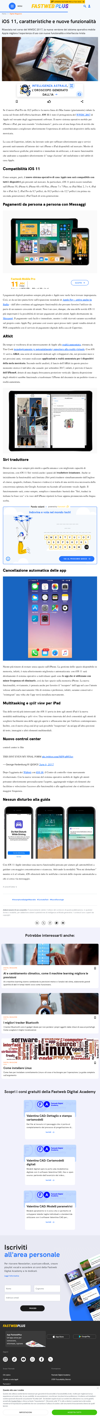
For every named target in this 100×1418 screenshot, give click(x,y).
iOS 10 (39, 772)
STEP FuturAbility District (61, 1379)
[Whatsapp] (32, 1359)
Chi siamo (6, 1375)
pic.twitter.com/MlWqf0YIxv (57, 756)
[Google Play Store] (84, 1337)
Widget (27, 772)
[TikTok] (14, 1359)
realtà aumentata (71, 344)
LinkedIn (37, 923)
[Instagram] (5, 1359)
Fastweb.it (6, 1384)
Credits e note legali (10, 1379)
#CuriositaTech (43, 900)
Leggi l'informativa (11, 1276)
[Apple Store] (58, 1337)
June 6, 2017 (46, 764)
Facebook (50, 923)
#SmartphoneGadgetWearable (24, 900)
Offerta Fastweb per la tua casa (67, 2)
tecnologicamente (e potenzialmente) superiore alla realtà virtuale (49, 349)
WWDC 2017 (83, 114)
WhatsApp (57, 923)
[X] (50, 1359)
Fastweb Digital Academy (60, 1375)
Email (63, 923)
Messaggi (8, 318)
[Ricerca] (85, 6)
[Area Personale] (89, 6)
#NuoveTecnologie (57, 900)
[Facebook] (41, 1359)
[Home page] (50, 6)
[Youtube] (23, 1359)
